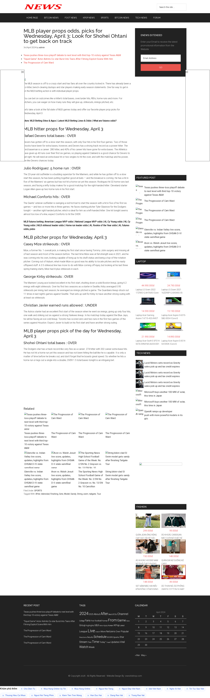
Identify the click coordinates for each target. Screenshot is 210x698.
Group (82, 625)
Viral (122, 642)
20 (175, 633)
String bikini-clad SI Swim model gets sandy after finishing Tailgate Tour (117, 477)
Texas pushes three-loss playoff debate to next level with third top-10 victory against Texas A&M (72, 55)
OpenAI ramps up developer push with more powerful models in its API (163, 415)
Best (110, 614)
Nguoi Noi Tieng (104, 689)
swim (85, 494)
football (98, 621)
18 (161, 633)
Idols (101, 626)
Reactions (83, 637)
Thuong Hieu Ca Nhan (14, 695)
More (103, 631)
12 (168, 627)
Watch (83, 647)
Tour (99, 494)
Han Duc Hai (95, 695)
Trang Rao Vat (136, 695)
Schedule (100, 637)
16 (146, 633)
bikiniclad (45, 494)
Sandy (73, 494)
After (38, 494)
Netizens (110, 631)
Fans (87, 620)
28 (183, 639)
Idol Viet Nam (153, 689)
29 (139, 645)
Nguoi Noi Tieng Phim (42, 695)
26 (168, 639)
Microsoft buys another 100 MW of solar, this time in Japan (164, 394)
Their (90, 642)
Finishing (54, 494)
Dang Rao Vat (115, 695)
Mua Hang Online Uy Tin (53, 689)
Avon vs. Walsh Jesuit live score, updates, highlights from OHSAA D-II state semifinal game (62, 479)
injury (105, 626)
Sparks (116, 637)
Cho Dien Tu (28, 689)
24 (153, 639)
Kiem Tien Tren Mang (71, 695)
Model (67, 494)
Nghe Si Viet (174, 689)
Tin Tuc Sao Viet (195, 689)
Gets (61, 494)
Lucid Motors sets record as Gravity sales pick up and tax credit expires (162, 365)
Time (95, 642)
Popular (125, 631)
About (97, 614)
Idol (97, 625)
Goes (128, 621)
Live (91, 630)
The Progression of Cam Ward (39, 62)
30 (146, 645)
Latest (122, 626)
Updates (115, 642)
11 (161, 627)
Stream (83, 642)
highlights (90, 625)
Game (121, 620)
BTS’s (114, 614)
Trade (108, 642)
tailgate (92, 494)
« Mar (137, 655)
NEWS (51, 6)
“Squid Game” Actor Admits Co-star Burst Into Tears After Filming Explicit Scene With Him (68, 59)
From (112, 620)
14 (183, 627)
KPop (117, 625)
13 (175, 627)
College (81, 621)
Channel (122, 614)
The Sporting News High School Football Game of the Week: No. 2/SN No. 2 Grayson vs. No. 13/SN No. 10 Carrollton (90, 479)
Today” (102, 642)
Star (122, 637)
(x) (22, 71)
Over (118, 631)
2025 (91, 614)
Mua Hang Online (81, 689)
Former (105, 621)
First (92, 621)
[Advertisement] (77, 72)
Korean (110, 626)
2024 (83, 613)
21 (183, 633)
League (83, 631)
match (97, 632)
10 (153, 627)
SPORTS (38, 490)
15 (139, 633)
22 (139, 639)
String (80, 494)
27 (175, 639)
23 (146, 639)
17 (153, 633)
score (110, 637)
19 (168, 633)
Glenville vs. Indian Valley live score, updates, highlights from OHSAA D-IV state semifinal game (36, 479)
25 (161, 639)
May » (143, 655)
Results (90, 637)
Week (92, 647)
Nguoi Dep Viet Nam (129, 689)
